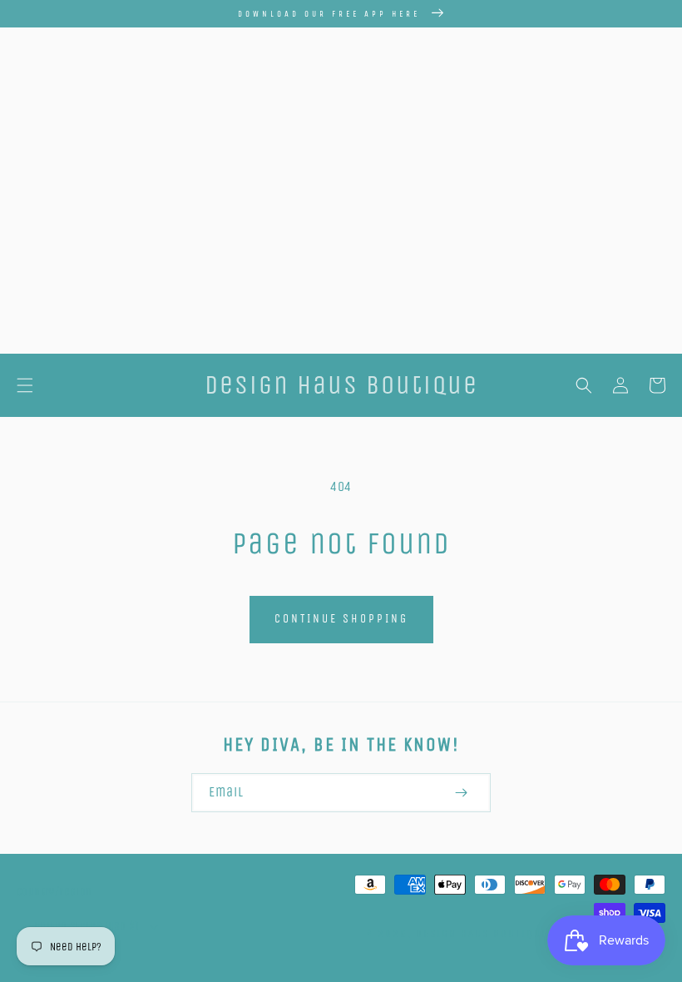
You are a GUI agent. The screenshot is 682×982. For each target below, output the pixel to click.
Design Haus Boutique (482, 933)
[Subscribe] (461, 792)
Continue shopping (341, 619)
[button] (25, 385)
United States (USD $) (86, 926)
